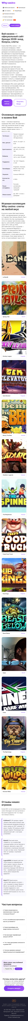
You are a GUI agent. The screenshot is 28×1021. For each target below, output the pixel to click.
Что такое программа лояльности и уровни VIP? (14, 943)
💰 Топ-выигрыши (9, 20)
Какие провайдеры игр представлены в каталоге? (11, 928)
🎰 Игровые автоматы (9, 13)
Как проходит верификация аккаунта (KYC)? (12, 936)
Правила (6, 1015)
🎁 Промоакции (21, 7)
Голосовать (18, 968)
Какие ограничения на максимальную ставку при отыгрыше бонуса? (11, 912)
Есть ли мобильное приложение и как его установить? (14, 920)
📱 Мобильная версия (8, 7)
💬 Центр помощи (7, 17)
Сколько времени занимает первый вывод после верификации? (14, 951)
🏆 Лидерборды (17, 10)
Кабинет (5, 25)
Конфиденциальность (16, 1015)
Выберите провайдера (10, 966)
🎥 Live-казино (7, 10)
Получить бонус (20, 103)
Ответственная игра (14, 1017)
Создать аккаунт (15, 25)
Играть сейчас (6, 103)
